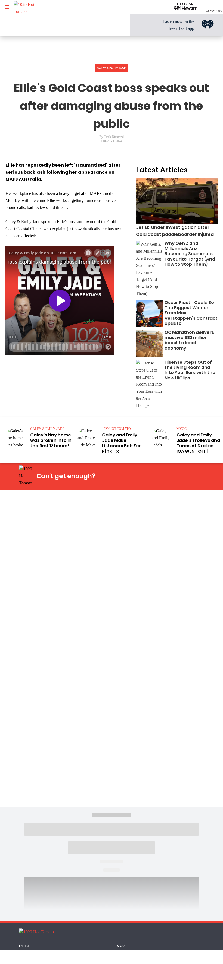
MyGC (121, 946)
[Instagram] (144, 476)
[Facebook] (132, 476)
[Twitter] (157, 476)
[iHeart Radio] (183, 476)
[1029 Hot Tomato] (32, 7)
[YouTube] (170, 476)
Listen (24, 946)
